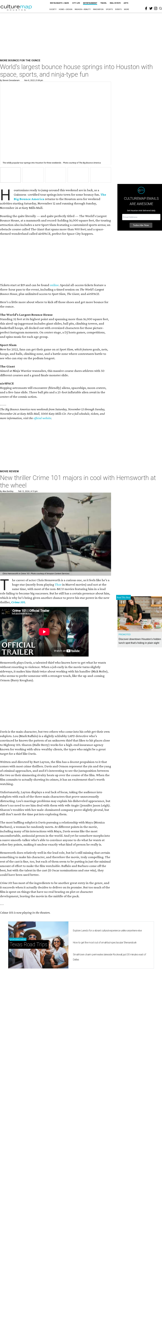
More (126, 9)
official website (42, 418)
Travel (103, 3)
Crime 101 (18, 602)
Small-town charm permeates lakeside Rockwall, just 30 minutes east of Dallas (109, 957)
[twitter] (151, 8)
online (54, 285)
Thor (58, 584)
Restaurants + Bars (59, 3)
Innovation (98, 9)
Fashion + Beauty (83, 9)
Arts (126, 3)
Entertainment (90, 3)
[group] (10, 175)
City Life (76, 3)
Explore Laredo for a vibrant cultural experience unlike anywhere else (107, 930)
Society (52, 9)
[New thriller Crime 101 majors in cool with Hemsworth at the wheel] (55, 534)
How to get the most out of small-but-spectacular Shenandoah (104, 942)
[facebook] (146, 8)
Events (118, 9)
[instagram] (155, 8)
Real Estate (115, 3)
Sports (109, 9)
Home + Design (65, 9)
